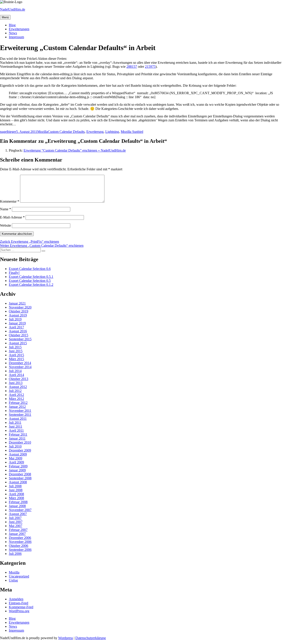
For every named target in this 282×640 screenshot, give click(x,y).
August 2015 (18, 343)
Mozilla (42, 132)
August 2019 (18, 315)
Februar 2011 (18, 434)
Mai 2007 (15, 526)
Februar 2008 (18, 502)
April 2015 (16, 355)
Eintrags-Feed (18, 603)
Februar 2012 (18, 403)
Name (5, 209)
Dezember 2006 (20, 538)
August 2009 (18, 454)
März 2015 (16, 359)
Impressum (16, 37)
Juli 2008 (15, 486)
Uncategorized (19, 576)
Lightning (112, 132)
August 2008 (18, 482)
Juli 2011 (15, 422)
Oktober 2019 (18, 311)
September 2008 (20, 478)
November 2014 (20, 367)
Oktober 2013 (18, 379)
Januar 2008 (17, 506)
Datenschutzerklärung (90, 638)
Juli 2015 (15, 347)
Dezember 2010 (20, 442)
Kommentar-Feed (21, 607)
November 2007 (20, 510)
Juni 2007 (15, 522)
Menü (5, 17)
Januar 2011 (17, 438)
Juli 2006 (15, 553)
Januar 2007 (17, 534)
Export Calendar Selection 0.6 (30, 269)
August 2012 (18, 387)
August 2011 (18, 418)
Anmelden (16, 599)
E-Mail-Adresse (12, 217)
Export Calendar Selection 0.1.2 (31, 284)
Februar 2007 (18, 530)
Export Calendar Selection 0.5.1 (31, 277)
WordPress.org (19, 611)
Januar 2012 (17, 406)
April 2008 (16, 494)
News (13, 33)
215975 (150, 66)
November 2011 (20, 410)
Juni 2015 (15, 351)
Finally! (14, 273)
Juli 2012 (15, 391)
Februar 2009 (18, 466)
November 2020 (20, 307)
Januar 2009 (17, 470)
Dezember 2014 (20, 363)
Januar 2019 (17, 323)
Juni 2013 (15, 383)
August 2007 (18, 514)
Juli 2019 (15, 319)
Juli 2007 (15, 518)
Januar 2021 (17, 303)
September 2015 (20, 339)
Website (5, 225)
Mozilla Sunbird (132, 132)
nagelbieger (8, 132)
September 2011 (20, 414)
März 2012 (16, 399)
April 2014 (16, 375)
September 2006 (20, 550)
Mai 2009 (15, 458)
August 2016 (18, 331)
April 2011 (16, 430)
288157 (131, 66)
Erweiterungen (19, 29)
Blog (12, 25)
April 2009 (16, 462)
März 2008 (16, 498)
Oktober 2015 (18, 335)
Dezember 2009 (20, 450)
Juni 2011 (15, 426)
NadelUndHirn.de (12, 9)
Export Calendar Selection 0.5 (30, 280)
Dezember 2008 (20, 474)
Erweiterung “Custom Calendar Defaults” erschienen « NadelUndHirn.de (75, 150)
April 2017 (16, 327)
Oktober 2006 (18, 546)
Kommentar (9, 201)
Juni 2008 (15, 490)
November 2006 (20, 542)
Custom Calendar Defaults (66, 132)
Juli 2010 (15, 446)
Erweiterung (95, 132)
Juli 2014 (15, 371)
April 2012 (16, 395)
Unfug (13, 580)
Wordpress (65, 638)
